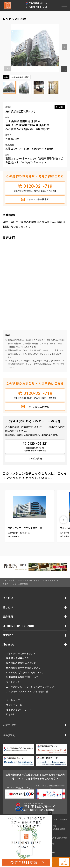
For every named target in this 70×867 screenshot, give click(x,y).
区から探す (50, 580)
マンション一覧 (14, 705)
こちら (45, 353)
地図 (61, 107)
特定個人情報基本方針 (17, 658)
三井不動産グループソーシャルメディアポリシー (31, 686)
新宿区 (5, 584)
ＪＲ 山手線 (12, 121)
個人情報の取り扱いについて (21, 663)
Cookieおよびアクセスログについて (24, 672)
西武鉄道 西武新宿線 (17, 129)
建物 (6, 77)
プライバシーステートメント (21, 653)
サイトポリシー (14, 682)
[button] (64, 47)
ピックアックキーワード (18, 709)
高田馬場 (25, 121)
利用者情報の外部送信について (22, 677)
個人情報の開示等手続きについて (23, 667)
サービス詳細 (35, 458)
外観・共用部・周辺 (20, 77)
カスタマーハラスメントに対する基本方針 (27, 691)
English (10, 714)
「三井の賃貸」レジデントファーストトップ (22, 580)
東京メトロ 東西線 (16, 125)
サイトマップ (13, 700)
